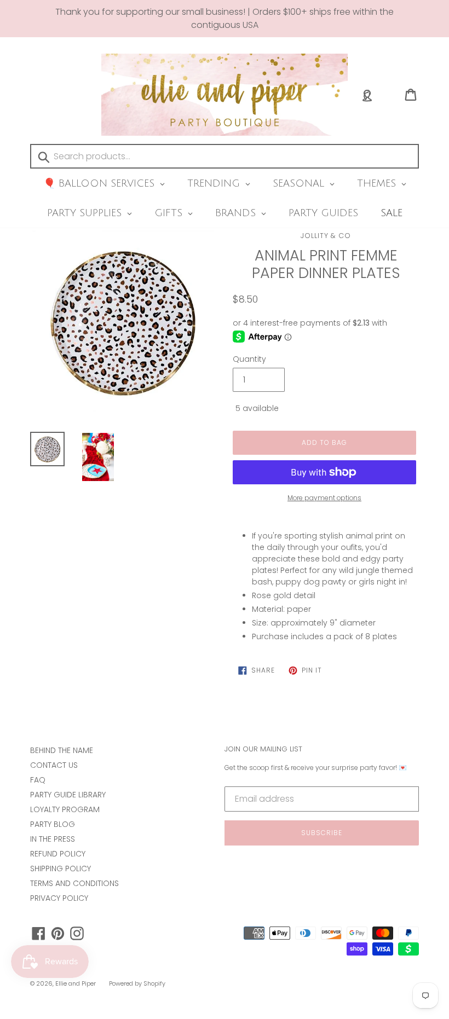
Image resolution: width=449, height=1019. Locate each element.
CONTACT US (54, 765)
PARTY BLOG (52, 824)
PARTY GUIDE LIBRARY (68, 794)
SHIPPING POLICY (60, 868)
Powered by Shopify (137, 983)
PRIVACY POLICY (59, 898)
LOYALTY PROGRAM (65, 809)
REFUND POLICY (57, 853)
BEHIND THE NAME (61, 750)
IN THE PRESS (52, 838)
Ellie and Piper (75, 983)
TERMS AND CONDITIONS (74, 883)
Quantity (249, 359)
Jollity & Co (326, 235)
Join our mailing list (263, 749)
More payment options (324, 497)
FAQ (37, 779)
